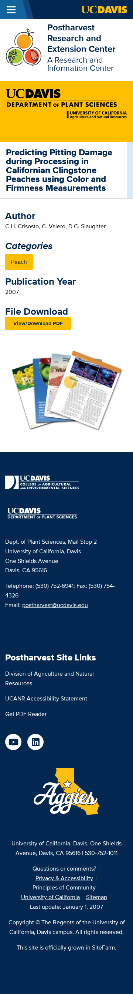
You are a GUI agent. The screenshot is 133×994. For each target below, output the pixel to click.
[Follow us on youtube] (13, 742)
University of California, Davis (49, 843)
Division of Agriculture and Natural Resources (49, 678)
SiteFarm (103, 947)
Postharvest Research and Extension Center (81, 38)
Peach (19, 262)
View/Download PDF (38, 323)
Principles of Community (64, 887)
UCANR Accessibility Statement (46, 698)
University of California (50, 897)
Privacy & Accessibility (64, 878)
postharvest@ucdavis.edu (55, 605)
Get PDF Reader (26, 714)
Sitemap (96, 897)
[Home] (23, 46)
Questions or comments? (64, 868)
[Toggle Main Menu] (11, 9)
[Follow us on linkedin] (35, 742)
